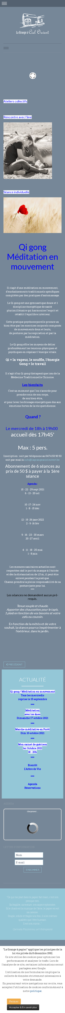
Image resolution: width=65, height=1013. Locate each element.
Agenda (32, 784)
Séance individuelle (16, 192)
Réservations (32, 787)
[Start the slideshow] (50, 75)
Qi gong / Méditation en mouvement (32, 691)
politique (36, 991)
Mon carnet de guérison (32, 744)
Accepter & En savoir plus (23, 1007)
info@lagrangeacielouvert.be (42, 459)
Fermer (14, 1001)
